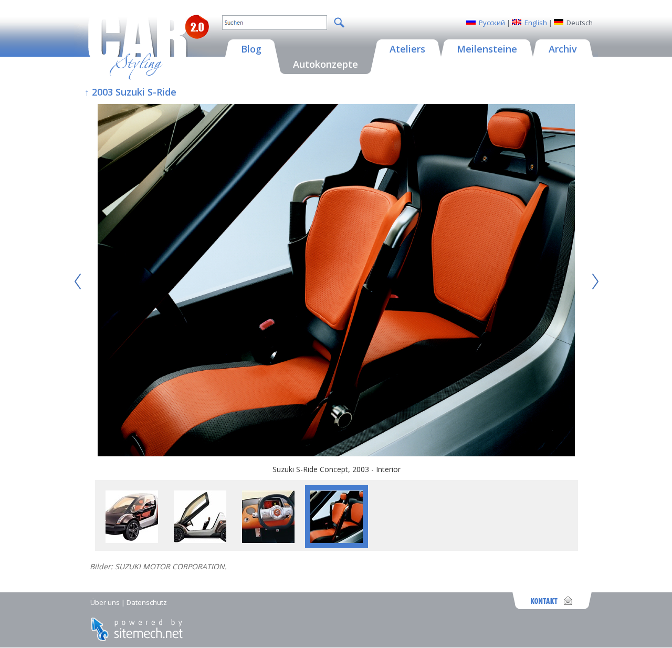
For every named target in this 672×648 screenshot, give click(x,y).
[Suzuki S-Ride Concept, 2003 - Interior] (336, 281)
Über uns (105, 602)
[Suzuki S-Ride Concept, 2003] (132, 540)
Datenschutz (147, 602)
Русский (492, 22)
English (535, 22)
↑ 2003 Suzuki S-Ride (130, 92)
